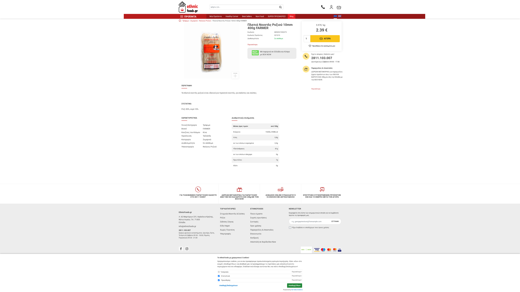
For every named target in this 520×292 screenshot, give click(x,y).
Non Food (260, 16)
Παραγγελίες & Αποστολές (262, 230)
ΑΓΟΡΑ (327, 38)
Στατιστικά (225, 276)
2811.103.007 (321, 58)
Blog (291, 16)
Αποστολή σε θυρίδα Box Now (263, 242)
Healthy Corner (232, 16)
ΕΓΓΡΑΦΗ (335, 221)
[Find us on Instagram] (187, 249)
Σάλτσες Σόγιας (227, 222)
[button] (212, 51)
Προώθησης (225, 280)
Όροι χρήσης (255, 226)
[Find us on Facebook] (181, 249)
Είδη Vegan (225, 226)
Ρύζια (222, 218)
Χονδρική (254, 238)
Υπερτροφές (225, 234)
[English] (339, 16)
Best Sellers (247, 16)
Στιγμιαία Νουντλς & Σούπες (232, 214)
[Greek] (335, 16)
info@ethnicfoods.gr (187, 226)
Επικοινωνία (255, 234)
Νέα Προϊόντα (215, 16)
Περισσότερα (252, 45)
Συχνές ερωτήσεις (258, 218)
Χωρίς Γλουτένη (227, 230)
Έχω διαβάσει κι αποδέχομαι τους (311, 227)
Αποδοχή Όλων (295, 285)
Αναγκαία (224, 272)
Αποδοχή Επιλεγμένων (228, 285)
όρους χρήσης (323, 227)
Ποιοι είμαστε (256, 214)
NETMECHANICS (297, 290)
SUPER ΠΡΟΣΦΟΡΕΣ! (277, 16)
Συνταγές (254, 222)
